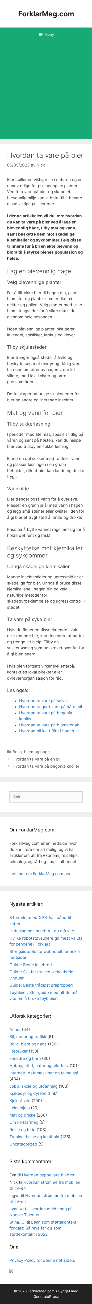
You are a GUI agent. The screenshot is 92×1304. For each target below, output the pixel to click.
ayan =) (16, 1209)
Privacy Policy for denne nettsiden (41, 1260)
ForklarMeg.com (46, 13)
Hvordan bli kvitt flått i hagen (46, 731)
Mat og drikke (22, 1115)
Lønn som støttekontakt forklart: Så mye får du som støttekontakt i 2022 (42, 1228)
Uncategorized (23, 1144)
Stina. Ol (17, 1222)
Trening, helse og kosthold (34, 1136)
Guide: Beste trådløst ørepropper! (41, 985)
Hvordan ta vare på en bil (37, 759)
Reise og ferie (22, 1129)
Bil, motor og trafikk (27, 1036)
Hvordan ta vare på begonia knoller (46, 766)
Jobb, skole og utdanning (33, 1086)
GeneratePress (46, 1296)
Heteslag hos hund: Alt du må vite (41, 930)
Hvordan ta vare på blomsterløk (49, 725)
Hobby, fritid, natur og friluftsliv (38, 1065)
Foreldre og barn (25, 1058)
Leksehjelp (19, 1107)
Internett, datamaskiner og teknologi (43, 1073)
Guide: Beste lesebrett (30, 964)
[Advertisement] (46, 90)
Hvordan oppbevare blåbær (48, 1175)
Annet (15, 1029)
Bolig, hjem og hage (31, 751)
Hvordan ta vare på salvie (43, 700)
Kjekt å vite (19, 1100)
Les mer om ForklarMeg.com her (39, 873)
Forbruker (18, 1051)
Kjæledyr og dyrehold (29, 1093)
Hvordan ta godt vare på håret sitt (51, 706)
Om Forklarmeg (23, 1122)
